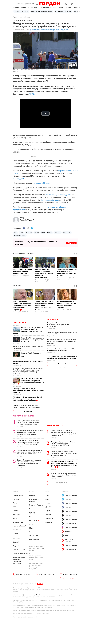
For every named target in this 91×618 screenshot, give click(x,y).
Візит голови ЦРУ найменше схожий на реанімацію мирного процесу (62, 357)
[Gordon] (49, 3)
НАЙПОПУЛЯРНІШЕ (55, 425)
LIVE (30, 516)
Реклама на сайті (19, 550)
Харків (48, 510)
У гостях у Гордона (48, 7)
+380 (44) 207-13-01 (23, 574)
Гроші (15, 503)
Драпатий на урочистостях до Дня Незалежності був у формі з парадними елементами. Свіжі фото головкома (29, 462)
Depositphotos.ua (38, 595)
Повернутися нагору (67, 578)
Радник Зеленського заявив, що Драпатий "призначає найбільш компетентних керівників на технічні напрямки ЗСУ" (63, 433)
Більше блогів (62, 364)
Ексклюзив (33, 520)
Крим (15, 232)
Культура (16, 514)
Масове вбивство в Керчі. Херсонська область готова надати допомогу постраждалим (44, 273)
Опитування (33, 532)
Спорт (15, 510)
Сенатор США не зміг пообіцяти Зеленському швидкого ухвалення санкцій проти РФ (28, 390)
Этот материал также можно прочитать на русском (50, 29)
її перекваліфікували (50, 200)
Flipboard (68, 531)
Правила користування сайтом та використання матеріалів (36, 548)
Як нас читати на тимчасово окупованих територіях (19, 560)
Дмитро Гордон (71, 495)
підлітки (49, 232)
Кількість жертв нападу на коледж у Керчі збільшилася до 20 (22, 271)
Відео (31, 528)
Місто (47, 491)
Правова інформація (20, 553)
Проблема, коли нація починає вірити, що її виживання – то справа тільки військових (61, 341)
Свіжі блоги (52, 319)
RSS (66, 535)
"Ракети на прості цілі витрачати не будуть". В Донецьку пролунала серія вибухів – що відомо (28, 330)
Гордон (15, 17)
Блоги (61, 7)
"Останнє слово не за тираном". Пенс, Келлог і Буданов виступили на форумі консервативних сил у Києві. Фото (64, 464)
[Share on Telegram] (32, 228)
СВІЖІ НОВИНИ (19, 322)
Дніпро (48, 514)
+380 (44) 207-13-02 (46, 574)
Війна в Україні (18, 495)
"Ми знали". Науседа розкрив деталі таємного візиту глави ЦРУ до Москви (26, 406)
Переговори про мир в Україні (41, 11)
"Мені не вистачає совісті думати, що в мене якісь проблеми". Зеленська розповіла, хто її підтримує (30, 452)
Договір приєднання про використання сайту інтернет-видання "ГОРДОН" (36, 566)
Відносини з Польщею (63, 11)
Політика (16, 499)
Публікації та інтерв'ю (30, 7)
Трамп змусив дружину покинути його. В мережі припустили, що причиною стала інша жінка (45, 305)
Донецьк (49, 507)
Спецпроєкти (34, 539)
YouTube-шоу (34, 536)
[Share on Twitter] (28, 228)
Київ (47, 495)
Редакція (16, 546)
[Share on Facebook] (24, 228)
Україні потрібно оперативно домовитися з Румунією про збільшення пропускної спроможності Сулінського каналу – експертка (28, 370)
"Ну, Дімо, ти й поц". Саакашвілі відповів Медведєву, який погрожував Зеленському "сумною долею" (27, 399)
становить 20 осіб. (42, 183)
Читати (71, 243)
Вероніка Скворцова (20, 235)
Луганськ (49, 522)
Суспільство (25, 311)
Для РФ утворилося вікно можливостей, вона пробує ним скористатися (58, 324)
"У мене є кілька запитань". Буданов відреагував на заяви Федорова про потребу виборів (63, 475)
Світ (14, 507)
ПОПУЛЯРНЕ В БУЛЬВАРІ (23, 416)
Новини (16, 7)
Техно (15, 518)
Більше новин (28, 411)
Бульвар (68, 7)
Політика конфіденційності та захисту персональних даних (36, 556)
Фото (31, 524)
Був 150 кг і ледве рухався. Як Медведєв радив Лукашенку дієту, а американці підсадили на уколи (22, 305)
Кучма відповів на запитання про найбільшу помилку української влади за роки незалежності (64, 453)
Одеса (48, 503)
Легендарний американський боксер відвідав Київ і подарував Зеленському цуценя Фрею (63, 443)
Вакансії (16, 542)
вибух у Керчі (67, 232)
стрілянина (29, 232)
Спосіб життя (18, 522)
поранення (58, 232)
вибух (21, 232)
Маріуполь (49, 518)
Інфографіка (17, 530)
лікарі (43, 232)
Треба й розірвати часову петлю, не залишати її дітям (31, 354)
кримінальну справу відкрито (59, 195)
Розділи (31, 491)
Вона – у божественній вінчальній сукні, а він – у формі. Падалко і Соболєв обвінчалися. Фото (28, 422)
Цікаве (15, 533)
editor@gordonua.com (70, 574)
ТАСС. (32, 94)
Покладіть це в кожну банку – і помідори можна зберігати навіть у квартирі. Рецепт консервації (29, 442)
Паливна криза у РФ (21, 11)
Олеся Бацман (70, 523)
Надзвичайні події (24, 17)
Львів (47, 499)
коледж (36, 232)
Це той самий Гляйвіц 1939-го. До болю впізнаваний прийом (62, 350)
